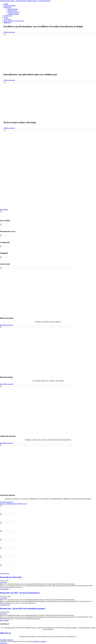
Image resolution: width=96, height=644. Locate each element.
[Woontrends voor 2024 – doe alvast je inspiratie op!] (4, 589)
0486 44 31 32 (5, 633)
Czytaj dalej (3, 582)
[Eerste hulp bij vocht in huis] (4, 573)
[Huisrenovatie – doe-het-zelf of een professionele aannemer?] (5, 605)
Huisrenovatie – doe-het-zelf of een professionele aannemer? (23, 608)
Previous (2, 209)
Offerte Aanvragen (9, 32)
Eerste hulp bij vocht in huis (11, 577)
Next (6, 209)
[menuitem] (50, 4)
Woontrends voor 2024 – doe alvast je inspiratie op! (20, 593)
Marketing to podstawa (39, 641)
